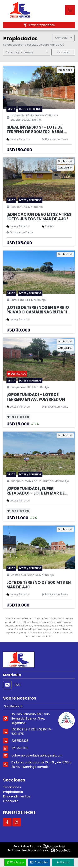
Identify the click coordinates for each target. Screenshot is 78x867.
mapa (65, 52)
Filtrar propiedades (41, 25)
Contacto (11, 801)
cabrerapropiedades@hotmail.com (37, 755)
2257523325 (19, 748)
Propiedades (13, 791)
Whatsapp (17, 862)
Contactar (41, 862)
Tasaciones (12, 787)
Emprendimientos (16, 796)
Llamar (64, 862)
